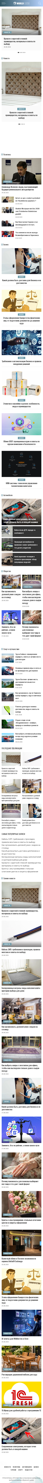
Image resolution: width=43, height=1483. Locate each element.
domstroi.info (7, 136)
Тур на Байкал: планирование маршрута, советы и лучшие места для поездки (28, 657)
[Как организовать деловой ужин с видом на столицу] (11, 582)
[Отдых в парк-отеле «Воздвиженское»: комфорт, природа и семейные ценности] (8, 724)
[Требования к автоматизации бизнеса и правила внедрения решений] (21, 342)
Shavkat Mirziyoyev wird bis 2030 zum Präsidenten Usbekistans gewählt (27, 211)
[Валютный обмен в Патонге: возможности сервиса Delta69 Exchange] (21, 1243)
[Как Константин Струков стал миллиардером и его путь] (8, 223)
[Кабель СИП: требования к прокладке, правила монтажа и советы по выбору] (31, 759)
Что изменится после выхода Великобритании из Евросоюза (27, 233)
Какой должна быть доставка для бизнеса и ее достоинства (21, 281)
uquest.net (18, 145)
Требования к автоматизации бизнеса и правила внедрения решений (21, 362)
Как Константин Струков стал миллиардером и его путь (26, 223)
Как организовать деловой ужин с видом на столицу (11, 594)
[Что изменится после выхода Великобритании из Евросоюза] (8, 234)
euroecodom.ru (22, 142)
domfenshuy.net (8, 142)
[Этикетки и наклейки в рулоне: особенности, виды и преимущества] (21, 384)
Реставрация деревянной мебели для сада (19, 1374)
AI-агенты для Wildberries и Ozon (15, 1338)
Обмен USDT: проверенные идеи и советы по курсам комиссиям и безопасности (21, 442)
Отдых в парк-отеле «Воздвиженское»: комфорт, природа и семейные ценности (26, 723)
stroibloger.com (34, 136)
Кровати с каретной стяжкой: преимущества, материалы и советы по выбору (19, 41)
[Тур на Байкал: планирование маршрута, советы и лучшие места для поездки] (8, 658)
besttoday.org (18, 130)
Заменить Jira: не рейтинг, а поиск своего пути (8, 629)
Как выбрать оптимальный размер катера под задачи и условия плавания (28, 736)
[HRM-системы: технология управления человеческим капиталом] (21, 464)
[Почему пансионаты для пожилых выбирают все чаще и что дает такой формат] (31, 617)
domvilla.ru (30, 133)
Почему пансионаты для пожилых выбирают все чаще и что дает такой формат (31, 631)
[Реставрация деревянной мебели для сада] (21, 1359)
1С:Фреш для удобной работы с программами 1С (21, 1410)
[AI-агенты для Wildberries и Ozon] (21, 1323)
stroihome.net (7, 145)
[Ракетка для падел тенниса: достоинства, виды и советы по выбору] (8, 710)
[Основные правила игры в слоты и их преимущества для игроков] (8, 670)
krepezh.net (7, 139)
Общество (7, 587)
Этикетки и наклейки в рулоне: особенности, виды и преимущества (21, 405)
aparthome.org (8, 133)
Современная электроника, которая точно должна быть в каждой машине (20, 520)
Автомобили (9, 515)
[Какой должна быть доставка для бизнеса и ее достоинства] (21, 261)
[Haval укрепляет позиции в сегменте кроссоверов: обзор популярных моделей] (7, 559)
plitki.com (27, 139)
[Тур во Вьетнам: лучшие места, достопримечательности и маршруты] (8, 683)
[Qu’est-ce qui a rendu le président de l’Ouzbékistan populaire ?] (8, 200)
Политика (7, 182)
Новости (7, 32)
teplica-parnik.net (31, 130)
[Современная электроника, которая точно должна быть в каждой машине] (21, 512)
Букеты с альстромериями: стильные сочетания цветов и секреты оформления (21, 1221)
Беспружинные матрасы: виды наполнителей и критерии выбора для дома (11, 798)
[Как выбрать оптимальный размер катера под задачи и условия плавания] (8, 737)
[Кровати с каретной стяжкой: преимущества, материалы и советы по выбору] (21, 22)
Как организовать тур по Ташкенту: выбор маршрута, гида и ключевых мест (28, 695)
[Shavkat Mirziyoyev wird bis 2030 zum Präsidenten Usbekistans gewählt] (8, 210)
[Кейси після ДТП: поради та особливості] (7, 531)
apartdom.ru (7, 130)
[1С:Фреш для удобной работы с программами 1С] (21, 1395)
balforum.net (20, 148)
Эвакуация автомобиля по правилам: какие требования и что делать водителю (25, 544)
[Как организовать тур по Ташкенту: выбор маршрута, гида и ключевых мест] (8, 696)
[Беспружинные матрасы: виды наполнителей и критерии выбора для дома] (11, 786)
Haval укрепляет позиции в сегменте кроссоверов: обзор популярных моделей (25, 559)
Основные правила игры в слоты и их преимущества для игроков (28, 669)
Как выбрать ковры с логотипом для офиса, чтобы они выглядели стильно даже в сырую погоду (31, 597)
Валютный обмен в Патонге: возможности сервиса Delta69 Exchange (19, 1260)
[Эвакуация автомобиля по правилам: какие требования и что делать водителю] (7, 545)
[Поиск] (39, 3)
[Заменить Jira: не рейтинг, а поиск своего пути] (11, 617)
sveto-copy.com (8, 148)
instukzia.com (20, 133)
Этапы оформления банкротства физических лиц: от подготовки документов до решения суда (21, 320)
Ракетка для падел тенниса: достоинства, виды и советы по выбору (27, 709)
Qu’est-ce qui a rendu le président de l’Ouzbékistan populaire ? (27, 199)
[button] (18, 52)
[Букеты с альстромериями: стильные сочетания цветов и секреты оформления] (21, 1204)
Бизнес (21, 277)
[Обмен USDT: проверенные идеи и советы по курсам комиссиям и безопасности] (21, 424)
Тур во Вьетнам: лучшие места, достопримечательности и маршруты (26, 682)
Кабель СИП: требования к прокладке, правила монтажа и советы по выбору (31, 770)
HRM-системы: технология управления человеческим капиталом (21, 484)
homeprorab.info (20, 136)
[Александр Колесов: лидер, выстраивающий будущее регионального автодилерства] (21, 171)
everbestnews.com (30, 145)
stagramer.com (35, 142)
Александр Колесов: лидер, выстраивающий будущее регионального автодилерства (20, 188)
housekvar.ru (17, 139)
